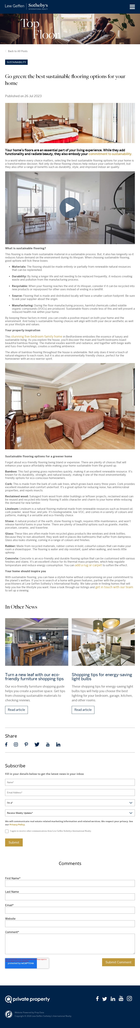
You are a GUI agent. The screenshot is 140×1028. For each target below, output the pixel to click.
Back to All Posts (17, 51)
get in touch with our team (114, 587)
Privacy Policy (17, 824)
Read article (16, 710)
